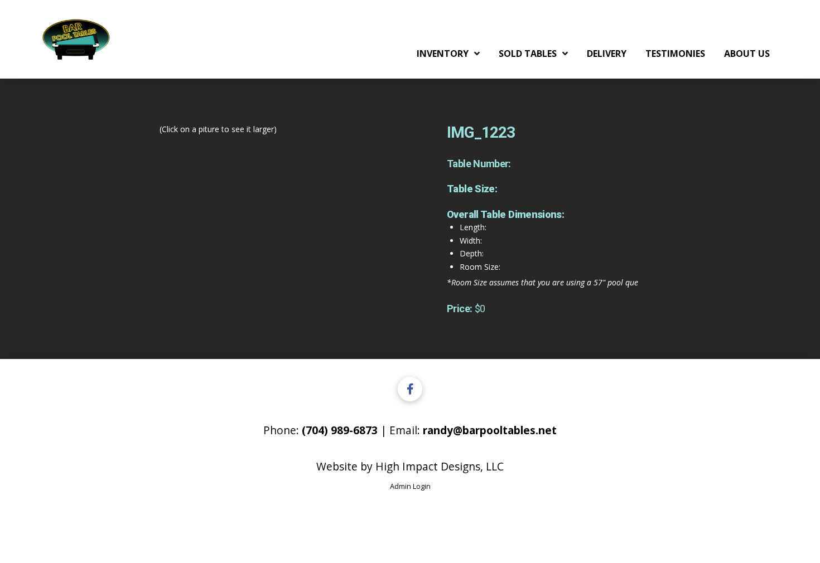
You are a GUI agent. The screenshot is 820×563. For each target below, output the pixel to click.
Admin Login (410, 486)
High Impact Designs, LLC (439, 466)
